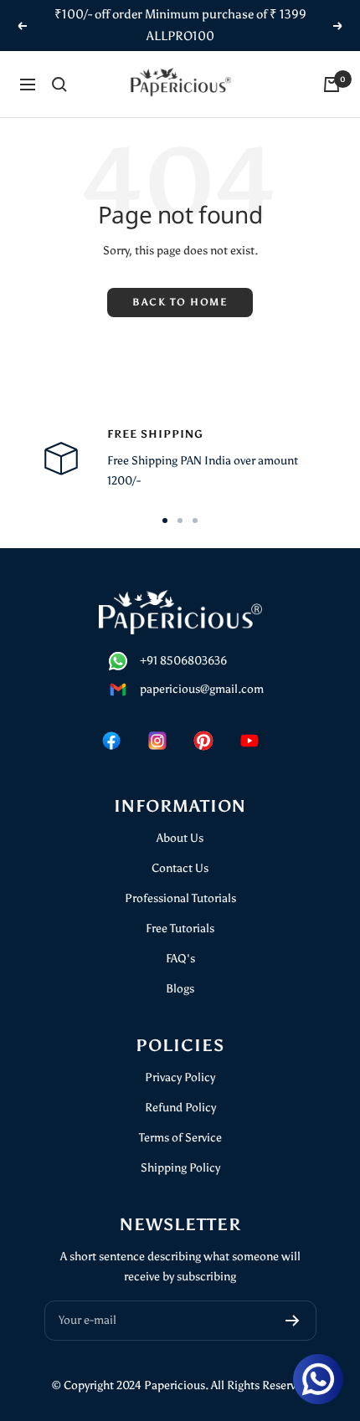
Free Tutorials (180, 928)
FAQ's (180, 959)
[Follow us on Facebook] (111, 741)
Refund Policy (180, 1107)
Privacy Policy (180, 1077)
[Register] (292, 1320)
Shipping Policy (180, 1168)
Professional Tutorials (180, 898)
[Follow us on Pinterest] (203, 741)
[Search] (59, 84)
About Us (180, 838)
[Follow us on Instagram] (157, 741)
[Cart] (331, 84)
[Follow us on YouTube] (249, 741)
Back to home (180, 302)
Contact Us (180, 868)
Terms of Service (180, 1138)
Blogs (180, 989)
